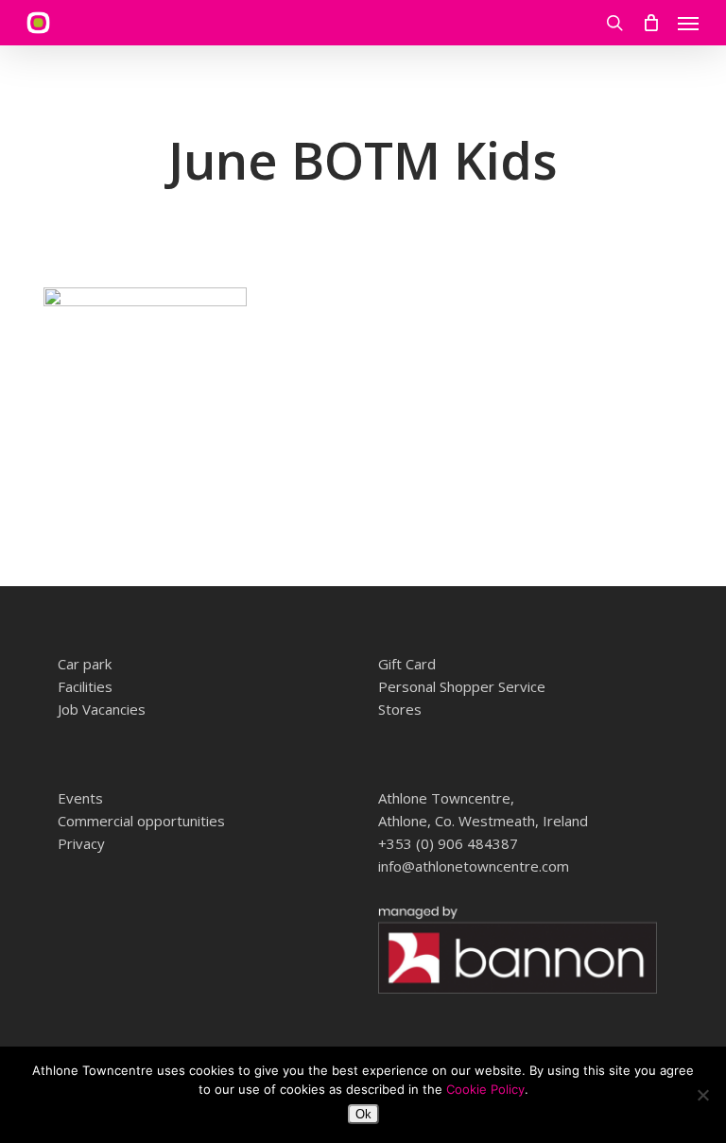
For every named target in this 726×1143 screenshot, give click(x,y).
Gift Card (407, 663)
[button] (688, 22)
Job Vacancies (102, 709)
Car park (85, 663)
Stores (400, 709)
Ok (363, 1114)
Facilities (85, 686)
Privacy (81, 843)
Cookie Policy (485, 1089)
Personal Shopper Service (461, 686)
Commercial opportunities (141, 820)
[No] (702, 1094)
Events (80, 797)
